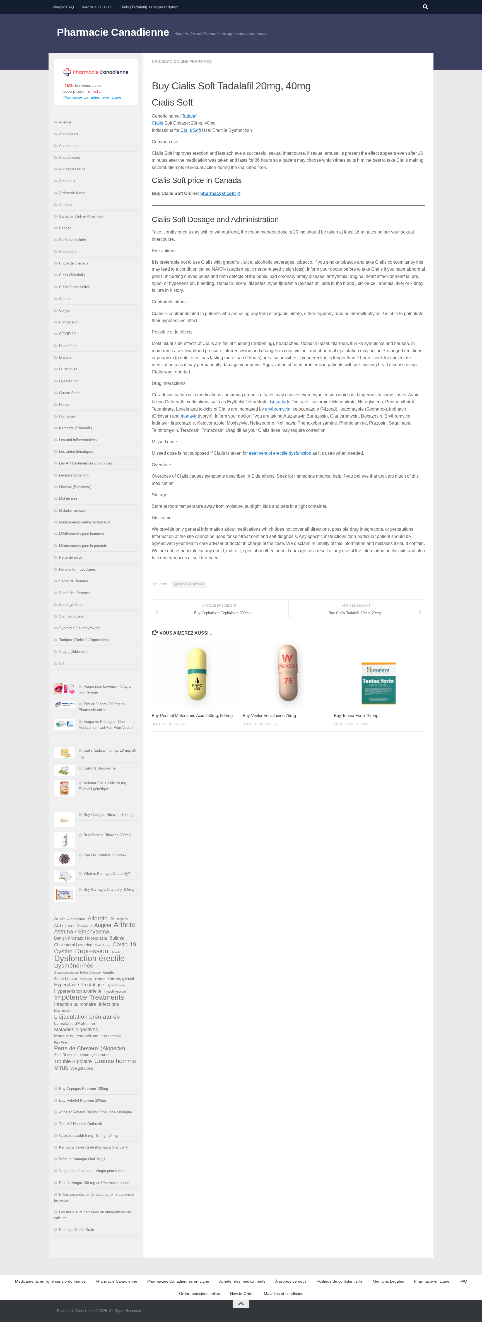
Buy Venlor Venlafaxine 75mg (269, 715)
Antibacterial (69, 146)
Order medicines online (199, 1293)
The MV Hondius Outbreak (105, 855)
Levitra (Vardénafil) (74, 475)
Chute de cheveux (73, 263)
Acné (59, 918)
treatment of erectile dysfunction (280, 453)
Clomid (64, 299)
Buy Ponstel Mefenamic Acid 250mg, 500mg (192, 715)
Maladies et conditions (283, 1293)
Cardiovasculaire (72, 240)
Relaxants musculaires (77, 569)
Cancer (65, 228)
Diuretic (116, 952)
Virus (61, 1068)
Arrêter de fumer (72, 193)
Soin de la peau (71, 616)
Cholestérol (68, 251)
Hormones (67, 416)
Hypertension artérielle (77, 991)
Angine (102, 925)
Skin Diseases (66, 1055)
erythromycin (277, 409)
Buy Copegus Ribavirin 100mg (108, 815)
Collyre (64, 310)
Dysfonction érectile (89, 958)
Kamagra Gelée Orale (76, 1230)
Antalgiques (68, 134)
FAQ (463, 1281)
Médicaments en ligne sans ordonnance (50, 1281)
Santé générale (71, 604)
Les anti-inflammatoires (78, 440)
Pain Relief (61, 1042)
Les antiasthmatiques (76, 451)
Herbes (65, 404)
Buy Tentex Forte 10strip (356, 715)
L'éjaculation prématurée (87, 1017)
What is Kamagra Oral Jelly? (107, 873)
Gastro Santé (70, 393)
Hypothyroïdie (115, 991)
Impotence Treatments (188, 584)
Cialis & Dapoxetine (99, 768)
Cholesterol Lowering (73, 945)
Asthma (65, 205)
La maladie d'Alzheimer (74, 1023)
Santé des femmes (74, 593)
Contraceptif (69, 322)
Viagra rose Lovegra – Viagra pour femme (92, 1171)
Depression (91, 951)
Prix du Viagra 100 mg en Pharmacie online (94, 1183)
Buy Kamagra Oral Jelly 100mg (109, 889)
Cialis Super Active (74, 287)
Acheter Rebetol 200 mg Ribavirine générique (95, 1112)
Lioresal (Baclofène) (75, 487)
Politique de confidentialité (340, 1281)
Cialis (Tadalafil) (72, 275)
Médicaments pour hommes (81, 534)
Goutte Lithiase (65, 979)
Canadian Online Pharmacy (182, 61)
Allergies (119, 918)
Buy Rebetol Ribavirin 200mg (107, 835)
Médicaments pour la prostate (83, 546)
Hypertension (116, 985)
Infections (109, 1004)
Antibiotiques (69, 157)
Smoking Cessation (95, 1055)
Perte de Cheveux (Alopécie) (89, 1048)
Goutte (108, 972)
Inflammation (62, 1010)
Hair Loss (86, 978)
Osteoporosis (111, 1036)
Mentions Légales (388, 1281)
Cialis (157, 123)
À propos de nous (291, 1281)
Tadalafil (190, 116)
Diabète (65, 357)
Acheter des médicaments (242, 1281)
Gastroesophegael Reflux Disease (77, 972)
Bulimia (116, 938)
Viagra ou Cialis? (97, 7)
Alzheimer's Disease (73, 925)
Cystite (63, 951)
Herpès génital (121, 978)
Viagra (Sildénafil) (73, 651)
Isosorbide (280, 401)
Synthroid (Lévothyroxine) (79, 628)
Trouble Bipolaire (73, 1061)
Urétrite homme (115, 1061)
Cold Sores (102, 945)
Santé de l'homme (73, 581)
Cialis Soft (190, 130)
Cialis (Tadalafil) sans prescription (149, 7)
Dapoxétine (68, 346)
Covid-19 (124, 944)
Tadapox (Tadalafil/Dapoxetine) (84, 640)
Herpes (100, 978)
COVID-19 (67, 334)
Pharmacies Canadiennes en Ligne (178, 1281)
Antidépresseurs (72, 169)
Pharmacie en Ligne (431, 1281)
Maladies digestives (76, 1029)
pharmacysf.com (218, 193)
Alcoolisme (76, 919)
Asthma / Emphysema (81, 932)
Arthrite (124, 925)
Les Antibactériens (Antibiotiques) (86, 463)
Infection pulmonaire (75, 1004)
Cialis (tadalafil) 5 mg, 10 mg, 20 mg (88, 1135)
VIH (62, 663)
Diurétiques (68, 369)
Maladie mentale (72, 510)
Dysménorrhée (73, 966)
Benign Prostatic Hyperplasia (80, 938)
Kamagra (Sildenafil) (75, 428)
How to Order (242, 1293)
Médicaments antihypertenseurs (85, 522)
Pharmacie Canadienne (113, 32)
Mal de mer (68, 499)
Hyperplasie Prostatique (79, 984)
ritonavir (189, 416)
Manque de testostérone (76, 1035)
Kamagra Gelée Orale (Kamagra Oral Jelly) (93, 1147)
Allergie (65, 122)
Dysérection (68, 381)
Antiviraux (67, 181)
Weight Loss (82, 1068)
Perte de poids (71, 557)
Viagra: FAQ (63, 7)
